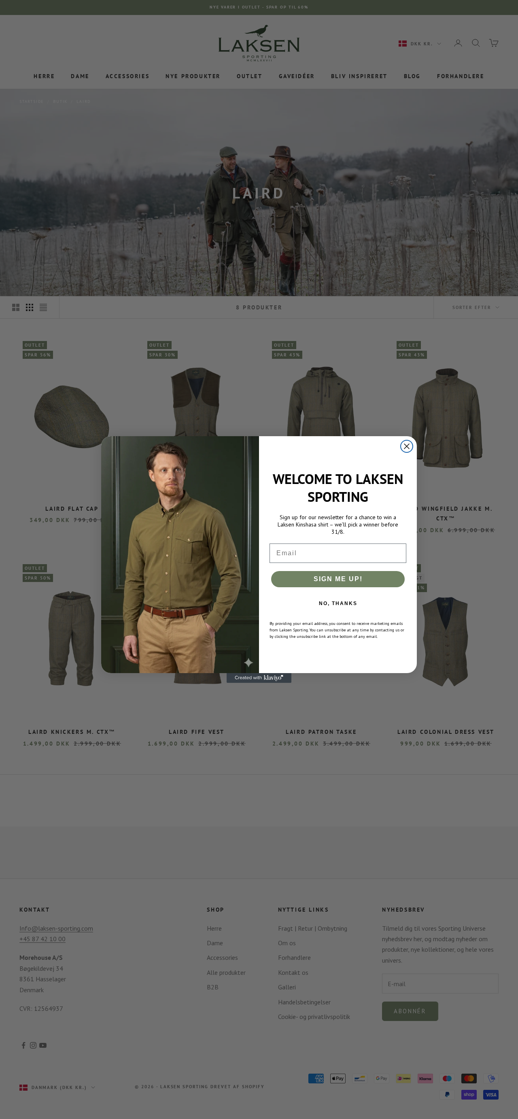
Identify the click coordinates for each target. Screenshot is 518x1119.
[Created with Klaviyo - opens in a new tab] (259, 678)
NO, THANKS (338, 603)
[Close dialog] (407, 446)
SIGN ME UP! (338, 578)
